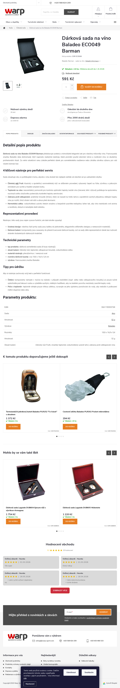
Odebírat (103, 612)
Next (114, 357)
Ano (113, 313)
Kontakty (8, 668)
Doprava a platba (11, 671)
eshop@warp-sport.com (45, 641)
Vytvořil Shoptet (111, 683)
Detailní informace (92, 61)
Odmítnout (71, 672)
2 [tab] (59, 436)
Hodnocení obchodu (60, 544)
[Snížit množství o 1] (72, 88)
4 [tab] (63, 436)
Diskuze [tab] (30, 134)
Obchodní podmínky (10, 3)
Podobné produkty (105, 134)
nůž (17, 183)
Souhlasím (89, 672)
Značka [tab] (48, 134)
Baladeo (111, 326)
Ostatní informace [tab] (67, 134)
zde (25, 678)
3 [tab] (61, 436)
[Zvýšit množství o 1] (72, 85)
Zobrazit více (60, 590)
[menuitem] (14, 22)
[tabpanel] (31, 397)
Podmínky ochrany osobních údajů (18, 664)
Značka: (67, 105)
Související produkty (85, 134)
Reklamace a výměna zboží (15, 674)
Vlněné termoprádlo (50, 664)
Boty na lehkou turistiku (52, 661)
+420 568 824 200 (70, 641)
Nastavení (30, 684)
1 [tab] (56, 436)
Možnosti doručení (72, 73)
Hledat (71, 12)
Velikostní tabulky (87, 661)
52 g (113, 320)
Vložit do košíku (93, 87)
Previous (108, 357)
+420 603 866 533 (96, 641)
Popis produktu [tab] (12, 134)
